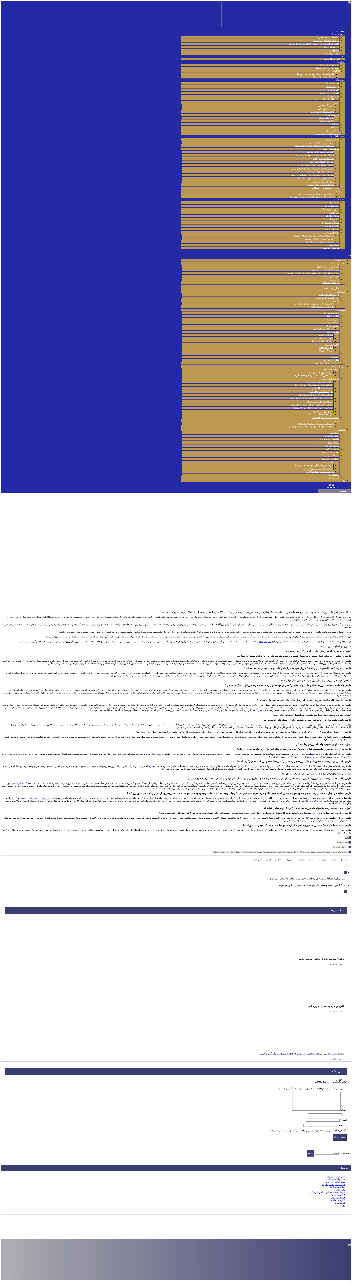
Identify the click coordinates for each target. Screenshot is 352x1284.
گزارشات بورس (332, 115)
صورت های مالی (326, 109)
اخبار (342, 56)
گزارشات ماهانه (326, 118)
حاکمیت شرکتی (332, 96)
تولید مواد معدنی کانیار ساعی (320, 152)
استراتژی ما (334, 212)
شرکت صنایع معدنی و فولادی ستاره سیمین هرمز (312, 196)
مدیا (343, 1205)
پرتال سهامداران (332, 83)
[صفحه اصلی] (350, 536)
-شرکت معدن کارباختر (323, 158)
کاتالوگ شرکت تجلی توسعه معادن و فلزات (314, 74)
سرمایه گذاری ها (337, 136)
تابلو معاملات (333, 90)
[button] (266, 255)
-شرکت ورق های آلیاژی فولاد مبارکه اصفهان (313, 178)
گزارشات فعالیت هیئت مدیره (326, 133)
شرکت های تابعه (331, 139)
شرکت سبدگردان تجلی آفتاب (320, 184)
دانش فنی (340, 62)
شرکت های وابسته (330, 149)
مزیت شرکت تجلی (330, 47)
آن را (260, 710)
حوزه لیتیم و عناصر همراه (327, 68)
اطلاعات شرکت (332, 226)
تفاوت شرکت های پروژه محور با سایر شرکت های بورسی (313, 44)
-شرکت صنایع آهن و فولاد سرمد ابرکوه (316, 165)
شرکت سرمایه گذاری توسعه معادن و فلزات (313, 235)
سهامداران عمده (331, 232)
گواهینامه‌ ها (334, 245)
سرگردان (19, 783)
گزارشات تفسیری (325, 105)
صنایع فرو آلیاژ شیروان (323, 181)
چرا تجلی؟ (334, 50)
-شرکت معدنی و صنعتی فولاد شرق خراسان (314, 155)
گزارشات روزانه (326, 121)
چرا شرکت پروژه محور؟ (328, 37)
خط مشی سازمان (331, 248)
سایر (338, 191)
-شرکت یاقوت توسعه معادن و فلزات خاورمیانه (312, 175)
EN (343, 250)
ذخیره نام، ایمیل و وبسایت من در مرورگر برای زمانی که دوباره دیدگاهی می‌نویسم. (306, 1130)
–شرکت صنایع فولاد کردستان (320, 172)
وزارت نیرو (317, 801)
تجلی (347, 837)
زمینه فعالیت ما (332, 206)
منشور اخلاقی (333, 219)
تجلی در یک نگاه (337, 34)
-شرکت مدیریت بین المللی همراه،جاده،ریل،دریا (312, 168)
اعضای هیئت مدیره (330, 222)
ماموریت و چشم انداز (329, 209)
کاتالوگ (336, 71)
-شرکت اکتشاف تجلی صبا (322, 162)
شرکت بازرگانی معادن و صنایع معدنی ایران (314, 145)
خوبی (311, 756)
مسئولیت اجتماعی (331, 229)
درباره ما (340, 199)
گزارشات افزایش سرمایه (322, 111)
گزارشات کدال (332, 86)
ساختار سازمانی (332, 216)
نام (344, 1114)
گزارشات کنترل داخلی (324, 99)
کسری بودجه (265, 641)
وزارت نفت (41, 798)
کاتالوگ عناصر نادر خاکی (323, 77)
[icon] (350, 837)
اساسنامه (335, 127)
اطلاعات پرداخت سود (329, 93)
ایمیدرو (152, 766)
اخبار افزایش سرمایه (335, 1177)
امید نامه (335, 124)
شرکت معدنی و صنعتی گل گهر (320, 241)
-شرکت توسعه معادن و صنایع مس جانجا (315, 194)
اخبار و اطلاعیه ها (332, 59)
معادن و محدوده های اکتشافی (325, 188)
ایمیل (343, 1120)
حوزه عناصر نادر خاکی (329, 65)
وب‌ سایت (342, 1125)
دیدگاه (344, 1110)
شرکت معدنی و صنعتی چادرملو (319, 239)
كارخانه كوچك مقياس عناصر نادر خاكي (327, 1192)
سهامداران (340, 80)
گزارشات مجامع (332, 131)
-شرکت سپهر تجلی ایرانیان (321, 143)
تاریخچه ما (334, 203)
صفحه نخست (339, 31)
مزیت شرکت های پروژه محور (325, 40)
